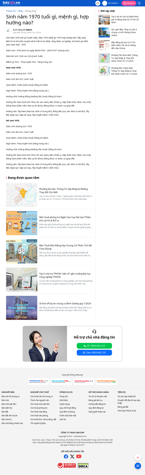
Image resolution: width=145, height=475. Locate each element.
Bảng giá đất (123, 407)
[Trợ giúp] (138, 466)
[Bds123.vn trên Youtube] (78, 456)
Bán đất (5, 411)
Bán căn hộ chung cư (10, 396)
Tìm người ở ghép (38, 423)
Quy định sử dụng (67, 411)
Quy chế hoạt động (67, 408)
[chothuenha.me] (83, 381)
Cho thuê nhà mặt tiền (40, 404)
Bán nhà (5, 400)
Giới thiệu (63, 400)
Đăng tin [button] (131, 3)
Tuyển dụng (64, 404)
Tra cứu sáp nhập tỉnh (127, 396)
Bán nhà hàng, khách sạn (12, 423)
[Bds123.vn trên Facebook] (66, 456)
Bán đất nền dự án (9, 415)
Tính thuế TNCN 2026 (127, 410)
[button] (97, 3)
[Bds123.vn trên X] (72, 456)
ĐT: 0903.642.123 (96, 345)
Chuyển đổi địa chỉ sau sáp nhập (129, 401)
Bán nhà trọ (7, 419)
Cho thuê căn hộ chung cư (41, 396)
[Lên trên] (138, 457)
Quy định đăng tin (96, 408)
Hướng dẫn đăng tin (97, 404)
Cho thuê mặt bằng (38, 411)
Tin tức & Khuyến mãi (98, 396)
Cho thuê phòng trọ (38, 408)
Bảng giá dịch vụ (96, 400)
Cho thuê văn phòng (39, 415)
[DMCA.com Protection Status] (83, 465)
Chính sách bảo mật (67, 415)
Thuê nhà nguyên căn (39, 400)
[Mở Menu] (139, 3)
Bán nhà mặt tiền (9, 404)
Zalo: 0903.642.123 (96, 352)
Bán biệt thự (7, 408)
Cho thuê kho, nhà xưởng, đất (43, 419)
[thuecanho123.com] (61, 381)
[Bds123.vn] (11, 3)
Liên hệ (62, 419)
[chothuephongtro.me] (106, 381)
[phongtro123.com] (38, 381)
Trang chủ (63, 396)
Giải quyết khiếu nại (97, 411)
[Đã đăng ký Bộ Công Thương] (66, 465)
